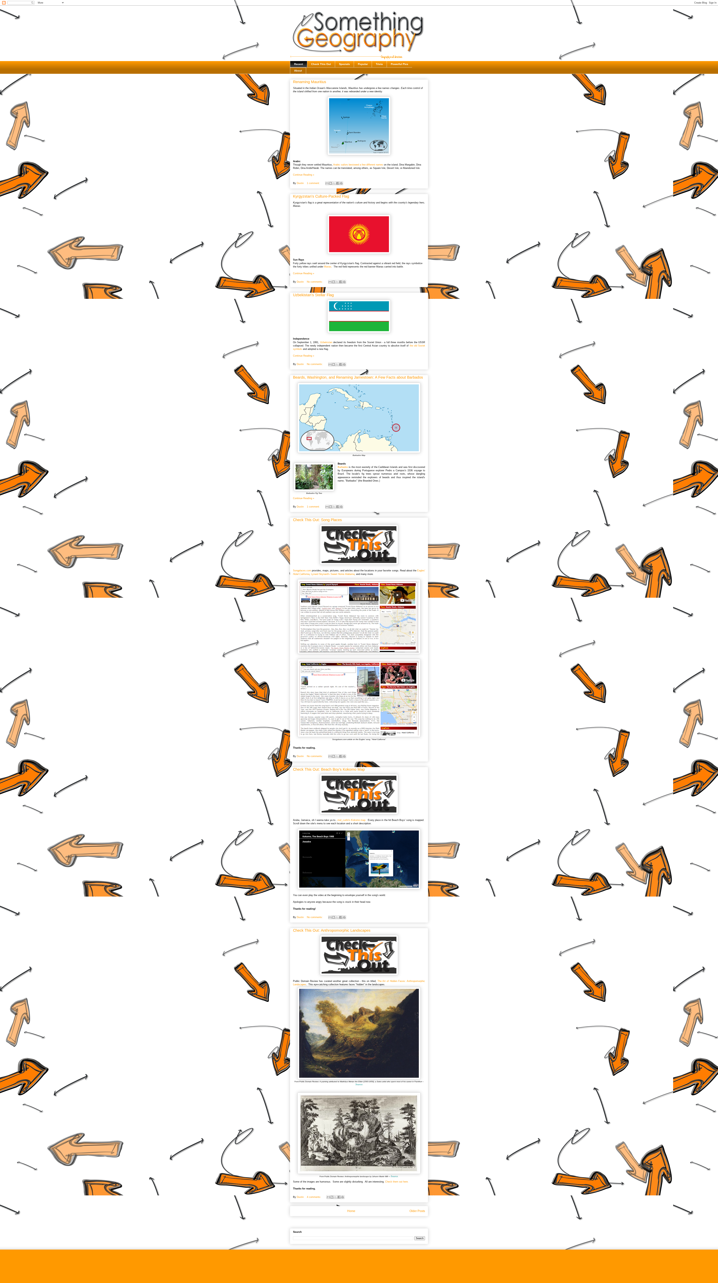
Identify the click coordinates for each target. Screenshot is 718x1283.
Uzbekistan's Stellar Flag (313, 295)
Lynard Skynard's (320, 574)
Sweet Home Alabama (342, 574)
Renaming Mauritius (309, 82)
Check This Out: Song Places (317, 520)
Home (351, 1211)
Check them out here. (397, 1181)
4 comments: (314, 1197)
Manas (327, 266)
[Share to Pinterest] (341, 183)
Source (359, 1084)
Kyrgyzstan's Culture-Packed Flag (321, 196)
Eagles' (421, 570)
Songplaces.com (302, 570)
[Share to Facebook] (338, 183)
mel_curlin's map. (351, 820)
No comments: (315, 281)
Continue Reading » (303, 174)
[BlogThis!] (330, 183)
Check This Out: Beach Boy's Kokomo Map (329, 769)
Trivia (379, 64)
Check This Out (321, 64)
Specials (344, 64)
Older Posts (417, 1211)
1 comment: (313, 183)
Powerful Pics (399, 64)
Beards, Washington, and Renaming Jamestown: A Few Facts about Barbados (358, 377)
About (298, 70)
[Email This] (327, 183)
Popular (363, 64)
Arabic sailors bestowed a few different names (358, 164)
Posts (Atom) (366, 1223)
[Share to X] (334, 183)
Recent (298, 64)
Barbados (343, 467)
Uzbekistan (326, 342)
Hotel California (301, 574)
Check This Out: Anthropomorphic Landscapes (331, 930)
